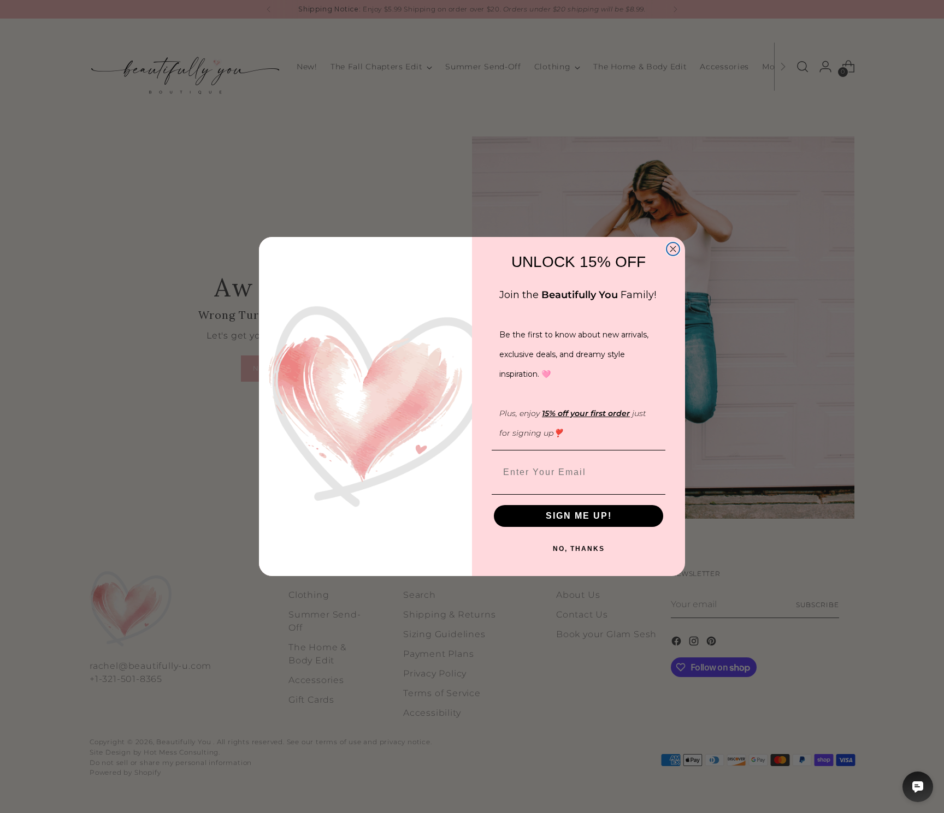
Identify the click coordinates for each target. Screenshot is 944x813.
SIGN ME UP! (579, 515)
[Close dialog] (673, 249)
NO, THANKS (579, 549)
